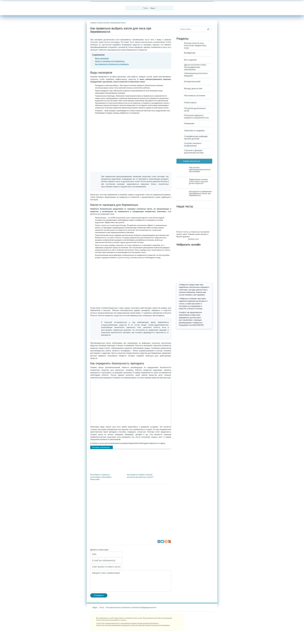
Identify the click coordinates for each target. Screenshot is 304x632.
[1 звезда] (108, 495)
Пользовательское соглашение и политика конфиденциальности (131, 607)
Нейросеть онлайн (188, 244)
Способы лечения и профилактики (108, 23)
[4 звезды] (144, 513)
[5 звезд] (108, 531)
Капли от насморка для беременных (110, 61)
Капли (123, 23)
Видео (152, 8)
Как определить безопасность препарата (112, 64)
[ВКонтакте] (159, 541)
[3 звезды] (108, 513)
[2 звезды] (144, 495)
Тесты (145, 8)
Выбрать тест (193, 239)
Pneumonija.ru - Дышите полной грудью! (107, 8)
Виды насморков (102, 58)
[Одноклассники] (165, 541)
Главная (93, 23)
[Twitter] (162, 541)
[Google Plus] (169, 541)
